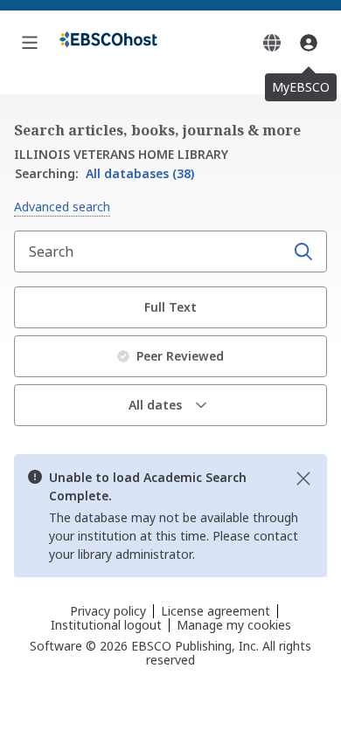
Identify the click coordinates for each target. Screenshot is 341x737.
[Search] (303, 251)
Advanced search (62, 206)
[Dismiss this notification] (303, 478)
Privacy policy (108, 611)
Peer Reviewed (180, 356)
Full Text (170, 307)
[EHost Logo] (108, 42)
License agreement (215, 611)
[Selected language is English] (272, 42)
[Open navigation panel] (29, 43)
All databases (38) (104, 173)
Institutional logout (106, 624)
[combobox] (151, 251)
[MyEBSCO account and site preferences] (308, 42)
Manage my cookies (234, 625)
